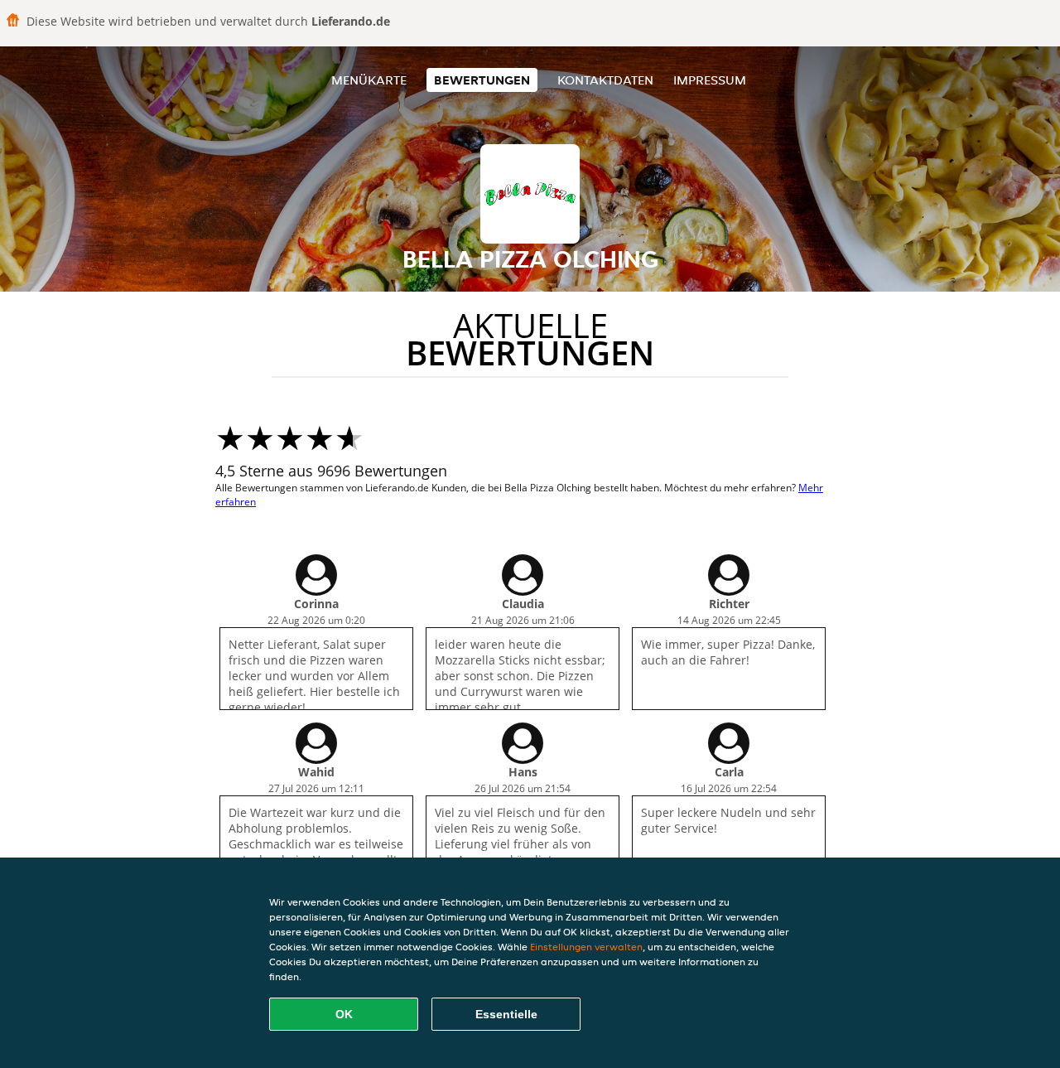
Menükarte (369, 80)
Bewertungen (482, 80)
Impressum (709, 80)
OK (344, 1014)
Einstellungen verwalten (586, 946)
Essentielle (506, 1014)
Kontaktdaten (605, 80)
